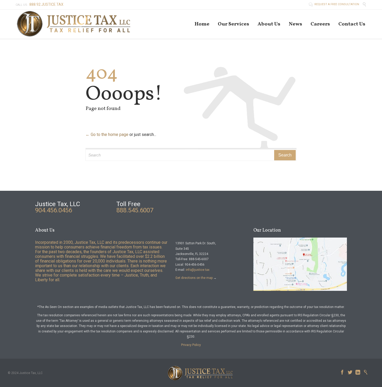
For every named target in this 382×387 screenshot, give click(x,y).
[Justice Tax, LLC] (74, 24)
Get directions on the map (194, 278)
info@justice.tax (197, 270)
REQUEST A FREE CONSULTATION (334, 4)
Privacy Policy (191, 345)
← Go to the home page (106, 134)
